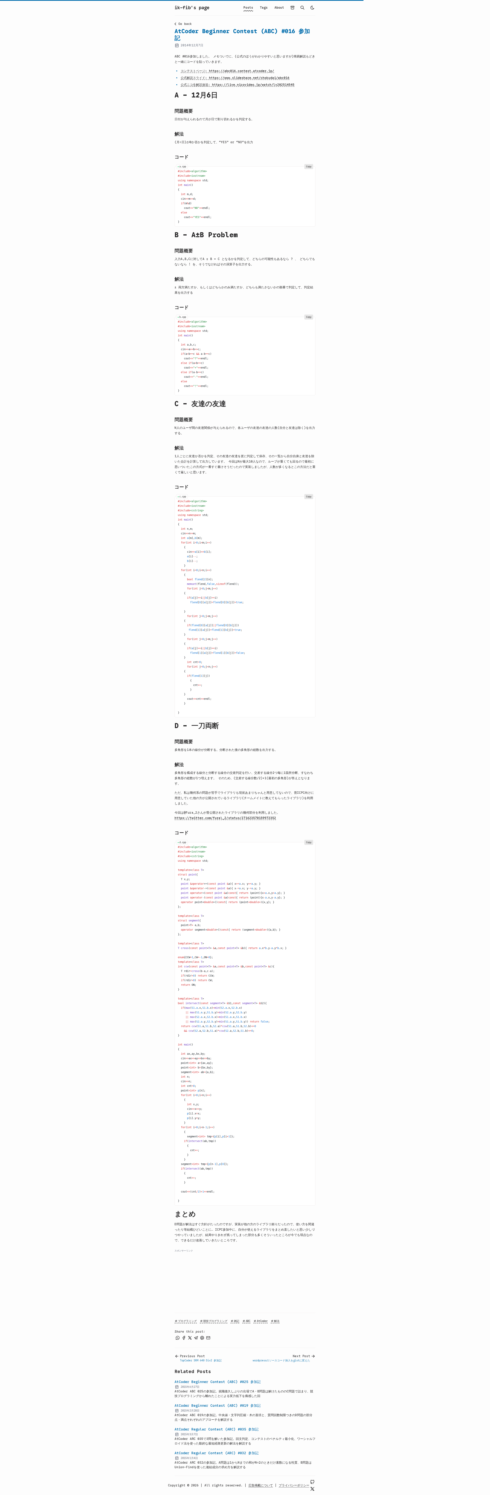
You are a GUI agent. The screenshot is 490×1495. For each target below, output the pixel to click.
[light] (312, 8)
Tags (264, 8)
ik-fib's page (192, 8)
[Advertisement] (245, 1280)
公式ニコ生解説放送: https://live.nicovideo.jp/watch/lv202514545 (237, 85)
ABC (248, 1321)
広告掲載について (260, 1485)
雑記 (236, 1321)
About (279, 8)
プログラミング (187, 1321)
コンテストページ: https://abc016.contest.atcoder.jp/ (227, 71)
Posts (248, 8)
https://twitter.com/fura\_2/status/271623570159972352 (225, 818)
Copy (308, 166)
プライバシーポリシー (294, 1485)
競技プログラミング (215, 1321)
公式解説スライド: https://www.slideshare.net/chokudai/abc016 (235, 78)
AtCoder (262, 1321)
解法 (276, 1321)
